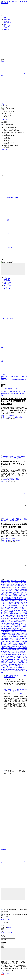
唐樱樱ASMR (13, 648)
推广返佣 (22, 689)
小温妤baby (21, 630)
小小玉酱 (17, 633)
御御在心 (17, 623)
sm (5, 664)
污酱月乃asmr (17, 608)
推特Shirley (7, 621)
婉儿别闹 (12, 636)
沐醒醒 (10, 608)
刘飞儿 (19, 654)
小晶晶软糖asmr (21, 631)
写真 (24, 654)
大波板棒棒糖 (16, 641)
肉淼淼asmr (10, 597)
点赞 (10, 389)
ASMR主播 (19, 693)
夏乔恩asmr (15, 644)
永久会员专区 (7, 610)
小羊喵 (14, 630)
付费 (13, 415)
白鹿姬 (3, 602)
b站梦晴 (17, 670)
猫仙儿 (12, 603)
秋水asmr (15, 600)
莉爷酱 (11, 592)
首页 (5, 18)
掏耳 (13, 621)
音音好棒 (4, 582)
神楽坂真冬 (23, 600)
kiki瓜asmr (21, 667)
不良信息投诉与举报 (14, 691)
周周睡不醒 (21, 649)
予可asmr (21, 657)
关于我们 (16, 689)
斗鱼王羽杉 (12, 620)
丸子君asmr (6, 659)
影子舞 (14, 625)
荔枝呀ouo (18, 592)
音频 (24, 581)
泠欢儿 (4, 608)
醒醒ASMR (7, 586)
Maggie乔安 (6, 667)
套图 (15, 639)
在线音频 (7, 19)
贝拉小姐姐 (8, 589)
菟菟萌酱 (5, 592)
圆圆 (14, 646)
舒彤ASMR (19, 595)
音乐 (10, 582)
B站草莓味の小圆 (8, 670)
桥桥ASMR (19, 612)
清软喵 (7, 607)
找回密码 (9, 927)
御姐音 (9, 625)
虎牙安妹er (6, 590)
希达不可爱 (15, 626)
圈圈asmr (22, 644)
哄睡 (20, 648)
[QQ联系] (15, 732)
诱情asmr (15, 589)
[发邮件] (15, 768)
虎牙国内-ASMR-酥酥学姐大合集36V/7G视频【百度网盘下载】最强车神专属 (14, 401)
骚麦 (9, 581)
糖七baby (8, 600)
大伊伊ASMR (12, 643)
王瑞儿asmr (6, 603)
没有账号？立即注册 (6, 919)
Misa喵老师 (16, 666)
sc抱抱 (9, 664)
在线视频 (7, 21)
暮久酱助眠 (18, 617)
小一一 (6, 636)
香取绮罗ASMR (16, 581)
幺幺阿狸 (7, 626)
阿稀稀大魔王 (13, 584)
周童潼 (14, 649)
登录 (2, 929)
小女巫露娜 (9, 635)
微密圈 (11, 623)
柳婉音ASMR (18, 613)
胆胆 (25, 595)
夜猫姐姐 (20, 643)
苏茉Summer (9, 594)
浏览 (7, 389)
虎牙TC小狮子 (15, 590)
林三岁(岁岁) (16, 615)
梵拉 (6, 612)
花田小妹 (22, 594)
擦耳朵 (19, 620)
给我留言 (6, 27)
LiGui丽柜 (14, 667)
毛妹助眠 (15, 610)
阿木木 (20, 584)
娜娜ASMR (20, 636)
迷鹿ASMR (22, 586)
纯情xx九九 (19, 599)
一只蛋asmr (10, 662)
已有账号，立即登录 (6, 932)
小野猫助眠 (9, 628)
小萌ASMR (18, 628)
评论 (12, 389)
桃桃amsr (10, 613)
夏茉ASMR (7, 644)
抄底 (18, 621)
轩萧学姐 (18, 587)
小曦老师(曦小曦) (10, 631)
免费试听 (8, 973)
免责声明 (11, 689)
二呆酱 (15, 657)
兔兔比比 (13, 656)
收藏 (15, 389)
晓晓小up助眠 (16, 618)
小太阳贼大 (18, 635)
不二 (9, 661)
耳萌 (21, 597)
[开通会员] (12, 799)
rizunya (4, 666)
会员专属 (9, 415)
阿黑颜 (5, 584)
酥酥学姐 (14, 586)
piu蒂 (9, 666)
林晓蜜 (9, 615)
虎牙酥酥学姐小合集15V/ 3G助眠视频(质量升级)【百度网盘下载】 (13, 464)
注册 (2, 946)
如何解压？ (7, 29)
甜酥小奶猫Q (16, 602)
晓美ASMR (7, 618)
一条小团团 (21, 661)
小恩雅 (11, 633)
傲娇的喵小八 (21, 656)
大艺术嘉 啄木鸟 (6, 641)
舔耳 (12, 595)
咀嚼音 (8, 649)
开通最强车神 (4, 150)
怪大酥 (5, 623)
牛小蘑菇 (18, 603)
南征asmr (7, 652)
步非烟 (22, 610)
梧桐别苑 (11, 612)
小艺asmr (8, 630)
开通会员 (6, 689)
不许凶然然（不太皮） (17, 659)
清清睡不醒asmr (15, 607)
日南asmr (24, 618)
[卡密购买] (12, 787)
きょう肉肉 (18, 662)
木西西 (4, 617)
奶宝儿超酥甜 (18, 638)
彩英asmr (20, 625)
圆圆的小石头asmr (6, 646)
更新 (5, 389)
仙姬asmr (9, 657)
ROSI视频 (15, 664)
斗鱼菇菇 (4, 620)
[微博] (15, 744)
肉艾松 (3, 597)
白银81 (9, 602)
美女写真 (6, 24)
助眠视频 (20, 652)
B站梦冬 (23, 670)
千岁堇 (13, 652)
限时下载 (7, 26)
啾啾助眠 (5, 648)
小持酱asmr (4, 633)
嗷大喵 (19, 646)
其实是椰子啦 (5, 656)
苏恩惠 (16, 594)
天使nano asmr (22, 639)
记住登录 (4, 927)
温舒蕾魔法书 (14, 605)
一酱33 (14, 661)
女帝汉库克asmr (7, 639)
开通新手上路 (4, 119)
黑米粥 (4, 581)
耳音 (16, 597)
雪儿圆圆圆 (16, 582)
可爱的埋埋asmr (15, 651)
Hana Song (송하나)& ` (12, 669)
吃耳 (7, 651)
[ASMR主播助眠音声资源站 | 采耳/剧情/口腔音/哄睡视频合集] (15, 677)
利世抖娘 (12, 654)
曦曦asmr (10, 617)
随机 (17, 389)
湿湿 (8, 605)
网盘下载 (7, 22)
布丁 (21, 626)
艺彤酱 (7, 595)
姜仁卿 (11, 638)
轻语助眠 (11, 587)
